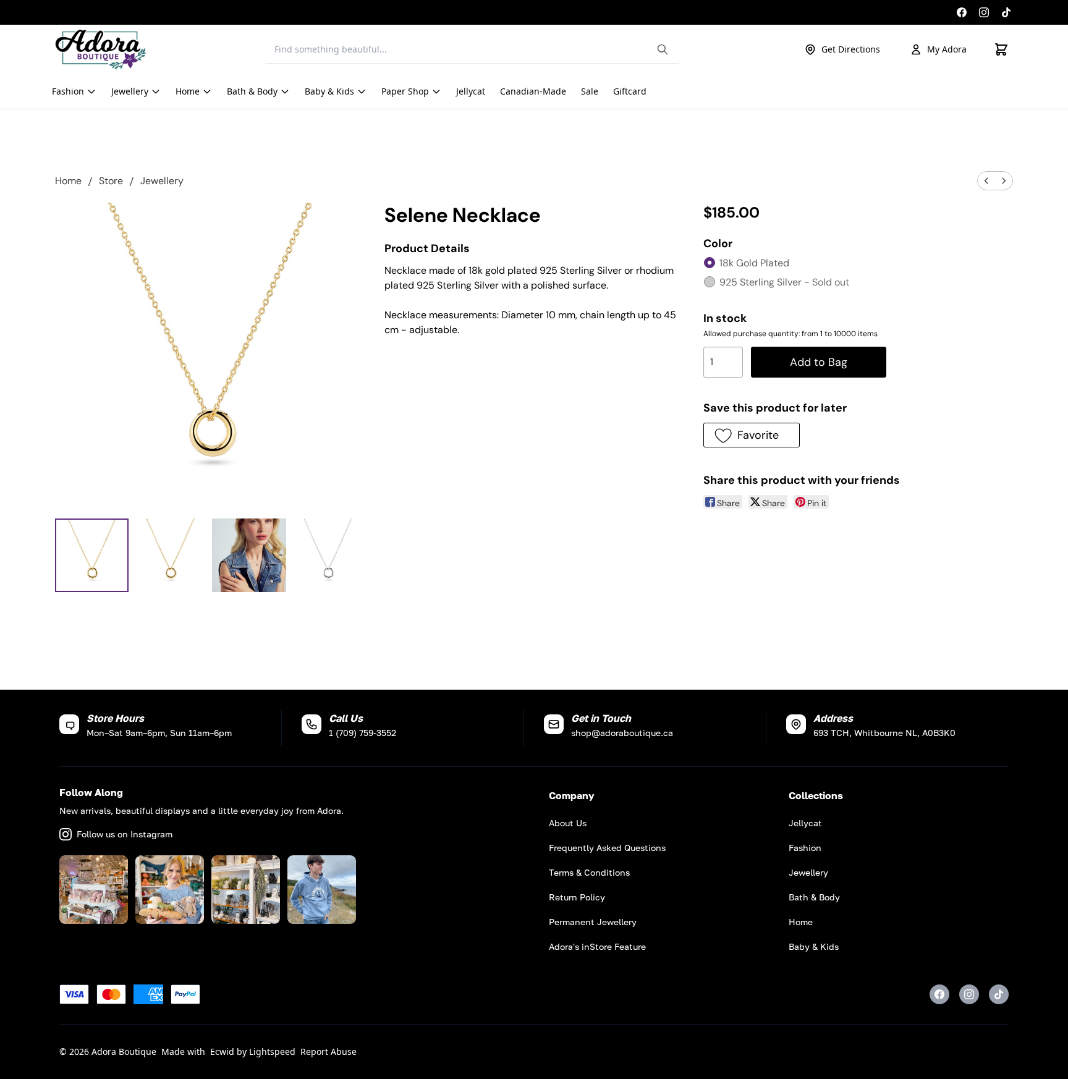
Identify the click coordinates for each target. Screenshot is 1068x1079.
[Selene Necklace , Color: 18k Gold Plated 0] (92, 555)
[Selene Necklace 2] (249, 555)
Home (68, 180)
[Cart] (1001, 49)
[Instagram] (984, 12)
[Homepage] (100, 49)
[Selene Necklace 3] (328, 555)
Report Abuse (328, 1051)
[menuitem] (986, 181)
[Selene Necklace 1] (170, 555)
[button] (751, 435)
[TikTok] (1006, 12)
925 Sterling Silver (784, 282)
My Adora (947, 49)
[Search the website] (662, 49)
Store (111, 180)
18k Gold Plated (754, 262)
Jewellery (162, 180)
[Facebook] (961, 12)
